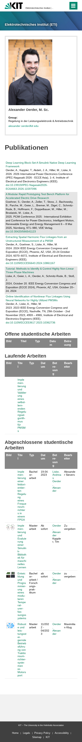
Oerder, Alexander (56, 486)
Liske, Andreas (56, 475)
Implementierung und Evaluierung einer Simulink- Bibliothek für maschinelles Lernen (22, 546)
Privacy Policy (42, 733)
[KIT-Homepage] (14, 5)
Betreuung (67, 342)
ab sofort (44, 575)
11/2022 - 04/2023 (45, 629)
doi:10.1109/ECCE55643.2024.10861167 (30, 263)
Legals (26, 733)
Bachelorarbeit (33, 475)
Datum (53, 342)
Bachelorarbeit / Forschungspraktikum (33, 583)
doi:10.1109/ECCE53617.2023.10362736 (30, 322)
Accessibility (62, 733)
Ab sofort (44, 527)
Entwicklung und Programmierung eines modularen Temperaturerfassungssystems (22, 596)
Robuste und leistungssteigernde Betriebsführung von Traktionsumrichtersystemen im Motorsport (22, 650)
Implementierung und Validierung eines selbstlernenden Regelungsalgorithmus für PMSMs (22, 405)
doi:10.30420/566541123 (21, 231)
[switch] (58, 6)
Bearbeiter (68, 364)
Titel (23, 341)
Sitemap (36, 737)
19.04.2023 (44, 473)
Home (15, 733)
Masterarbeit (33, 527)
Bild (8, 341)
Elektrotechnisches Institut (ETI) (40, 8)
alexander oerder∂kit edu (23, 125)
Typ (37, 341)
